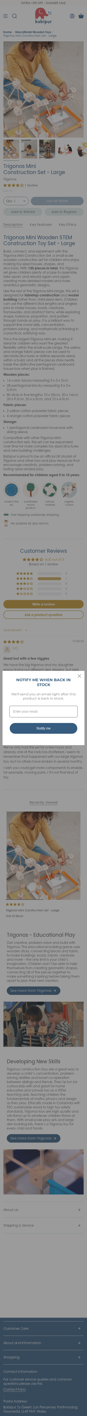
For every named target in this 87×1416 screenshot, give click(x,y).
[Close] (79, 676)
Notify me (44, 728)
